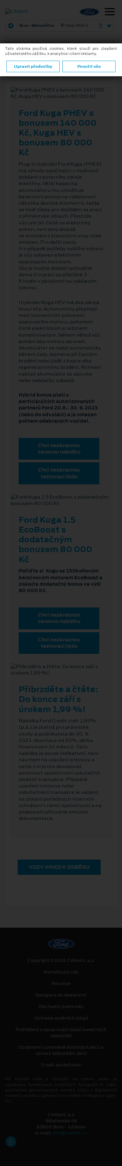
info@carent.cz (69, 1133)
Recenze (61, 984)
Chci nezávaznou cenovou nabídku (59, 448)
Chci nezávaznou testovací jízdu (59, 473)
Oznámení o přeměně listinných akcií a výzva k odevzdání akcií (61, 1050)
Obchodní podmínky (61, 1007)
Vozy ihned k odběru (59, 867)
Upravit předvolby (33, 66)
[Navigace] (110, 12)
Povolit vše (89, 66)
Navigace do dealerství (61, 995)
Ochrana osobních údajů (61, 1018)
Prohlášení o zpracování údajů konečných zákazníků (61, 1033)
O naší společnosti (61, 1065)
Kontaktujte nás (61, 972)
